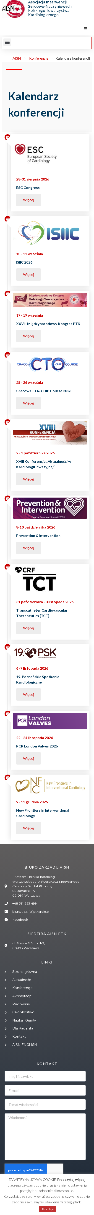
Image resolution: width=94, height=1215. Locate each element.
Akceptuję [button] (48, 1208)
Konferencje (38, 58)
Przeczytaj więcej (71, 1179)
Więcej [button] (28, 200)
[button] (85, 29)
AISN (17, 58)
